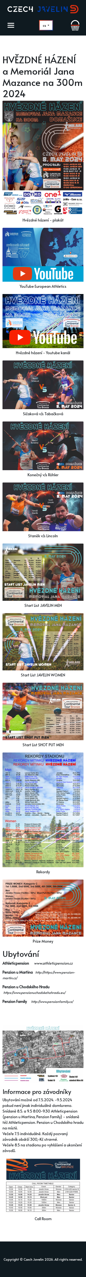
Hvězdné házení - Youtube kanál (43, 352)
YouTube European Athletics (43, 286)
